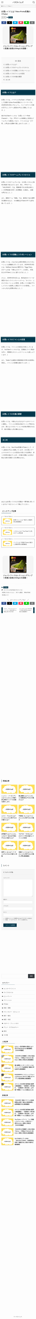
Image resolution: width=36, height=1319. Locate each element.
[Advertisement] (18, 146)
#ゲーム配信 (19, 592)
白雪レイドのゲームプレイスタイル (17, 67)
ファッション (8, 1000)
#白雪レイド (5, 595)
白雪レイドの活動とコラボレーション (18, 70)
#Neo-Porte (27, 592)
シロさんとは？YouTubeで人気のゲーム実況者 (22, 532)
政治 (5, 1031)
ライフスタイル (8, 992)
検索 (31, 976)
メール (5, 906)
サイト (5, 912)
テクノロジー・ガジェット (12, 1012)
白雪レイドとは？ (11, 64)
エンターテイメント (10, 988)
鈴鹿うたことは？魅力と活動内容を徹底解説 (22, 520)
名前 (5, 899)
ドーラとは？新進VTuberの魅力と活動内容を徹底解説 (23, 543)
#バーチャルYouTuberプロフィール (13, 590)
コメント (6, 877)
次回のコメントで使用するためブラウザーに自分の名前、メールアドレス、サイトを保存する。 (18, 919)
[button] (3, 22)
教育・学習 (7, 1019)
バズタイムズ (18, 2)
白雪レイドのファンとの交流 (15, 73)
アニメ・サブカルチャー (11, 1027)
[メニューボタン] (2, 2)
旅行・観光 (7, 1015)
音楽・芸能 (7, 1008)
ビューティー (8, 996)
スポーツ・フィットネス (11, 1023)
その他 (6, 1035)
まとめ (8, 79)
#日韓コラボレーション (8, 592)
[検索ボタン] (33, 2)
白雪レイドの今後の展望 (14, 76)
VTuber (10, 17)
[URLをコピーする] (32, 22)
